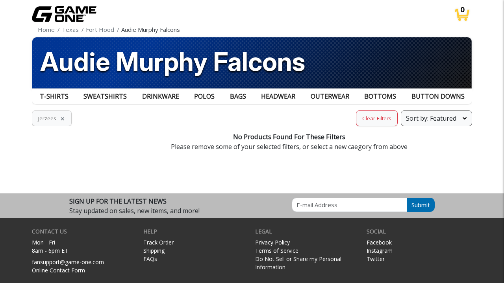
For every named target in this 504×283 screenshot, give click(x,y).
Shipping (154, 250)
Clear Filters (376, 118)
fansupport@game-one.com (68, 262)
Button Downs (438, 96)
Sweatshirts (105, 96)
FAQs (150, 259)
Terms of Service (276, 250)
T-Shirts (54, 96)
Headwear (278, 96)
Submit (420, 205)
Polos (204, 96)
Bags (238, 96)
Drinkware (160, 96)
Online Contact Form (58, 270)
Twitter (376, 259)
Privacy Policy (272, 242)
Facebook (379, 242)
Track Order (158, 242)
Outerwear (330, 96)
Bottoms (380, 96)
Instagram (380, 250)
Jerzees (51, 118)
